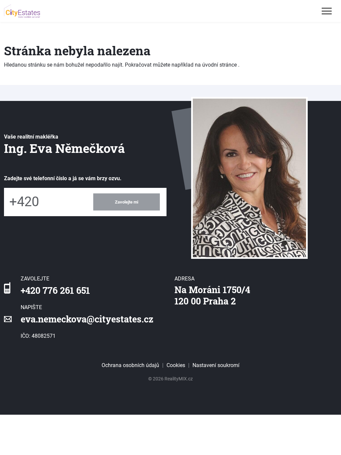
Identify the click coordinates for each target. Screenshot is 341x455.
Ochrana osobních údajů (130, 365)
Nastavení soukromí (215, 365)
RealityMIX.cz (179, 378)
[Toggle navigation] (326, 11)
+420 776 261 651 (55, 290)
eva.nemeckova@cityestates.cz (87, 319)
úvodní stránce (219, 65)
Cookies (176, 365)
